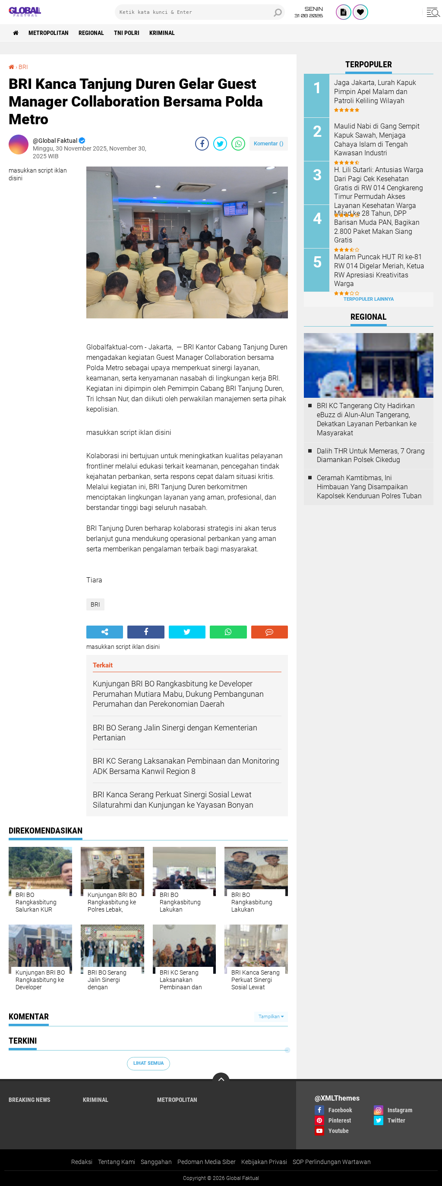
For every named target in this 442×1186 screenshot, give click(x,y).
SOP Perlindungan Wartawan (332, 1161)
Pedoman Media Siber (206, 1161)
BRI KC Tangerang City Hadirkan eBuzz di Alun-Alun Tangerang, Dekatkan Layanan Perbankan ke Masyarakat (367, 419)
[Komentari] (269, 632)
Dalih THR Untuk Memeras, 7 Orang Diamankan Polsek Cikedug (371, 455)
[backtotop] (221, 1081)
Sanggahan (156, 1161)
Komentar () (269, 143)
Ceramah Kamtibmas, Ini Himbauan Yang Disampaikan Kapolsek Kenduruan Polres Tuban (369, 487)
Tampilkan (270, 1016)
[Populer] (360, 12)
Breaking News (30, 1099)
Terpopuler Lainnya (369, 299)
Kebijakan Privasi (264, 1161)
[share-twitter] (220, 144)
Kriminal (162, 32)
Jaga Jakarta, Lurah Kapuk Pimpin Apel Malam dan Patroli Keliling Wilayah (375, 92)
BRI (23, 66)
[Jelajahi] (432, 12)
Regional (91, 32)
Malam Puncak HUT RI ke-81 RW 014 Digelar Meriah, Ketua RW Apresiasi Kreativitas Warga (379, 270)
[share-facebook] (202, 144)
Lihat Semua (148, 1063)
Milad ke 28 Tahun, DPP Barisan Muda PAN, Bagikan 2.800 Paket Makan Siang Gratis (377, 226)
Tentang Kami (116, 1161)
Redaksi (81, 1161)
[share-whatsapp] (238, 144)
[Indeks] (343, 12)
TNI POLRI (126, 32)
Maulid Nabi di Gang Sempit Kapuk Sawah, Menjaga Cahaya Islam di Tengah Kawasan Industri (377, 139)
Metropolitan (48, 32)
